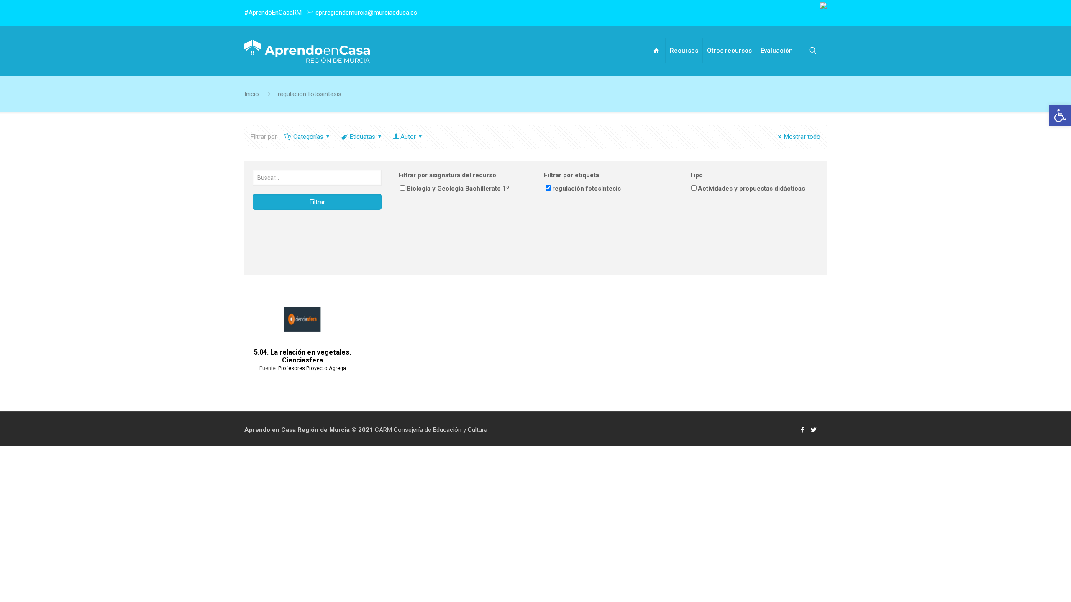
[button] (1060, 115)
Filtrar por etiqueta (571, 175)
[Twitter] (814, 430)
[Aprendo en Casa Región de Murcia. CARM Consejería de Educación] (307, 51)
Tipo (696, 175)
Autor (408, 136)
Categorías (308, 136)
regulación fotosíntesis (309, 94)
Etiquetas (362, 136)
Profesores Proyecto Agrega (312, 368)
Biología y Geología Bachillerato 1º (458, 188)
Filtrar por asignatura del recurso (447, 175)
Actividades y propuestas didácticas (751, 188)
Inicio (251, 94)
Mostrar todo (802, 136)
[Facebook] (802, 430)
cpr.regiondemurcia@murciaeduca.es (366, 12)
